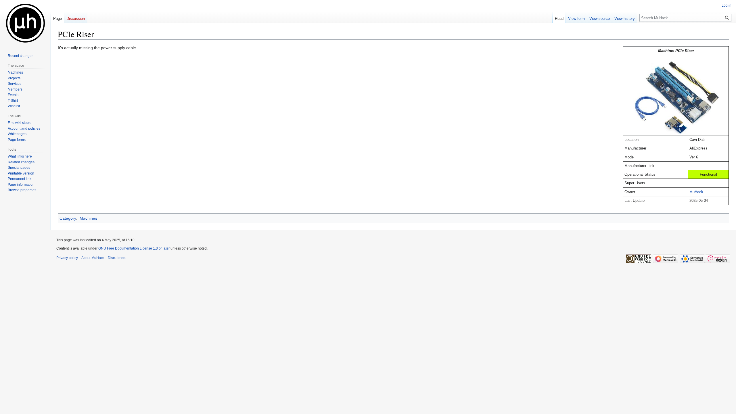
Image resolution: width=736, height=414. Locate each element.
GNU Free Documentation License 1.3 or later (134, 248)
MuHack (696, 192)
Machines (88, 218)
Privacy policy (67, 258)
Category (68, 218)
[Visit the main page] (25, 23)
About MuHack (92, 258)
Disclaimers (117, 258)
